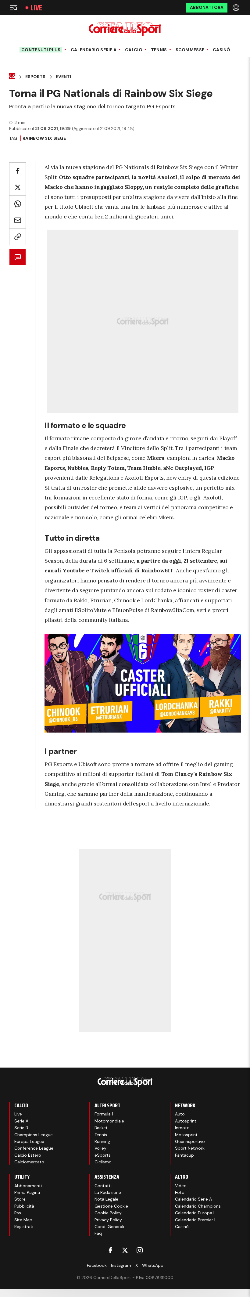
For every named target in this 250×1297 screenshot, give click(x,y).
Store (20, 1199)
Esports (35, 76)
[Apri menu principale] (13, 7)
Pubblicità (24, 1206)
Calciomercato (29, 1162)
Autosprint (185, 1121)
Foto (179, 1192)
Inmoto (182, 1127)
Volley (100, 1148)
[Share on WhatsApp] (17, 204)
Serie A (21, 1121)
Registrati (23, 1226)
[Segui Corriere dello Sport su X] (125, 1250)
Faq (98, 1233)
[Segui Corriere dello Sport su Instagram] (139, 1250)
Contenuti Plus (40, 49)
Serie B (21, 1127)
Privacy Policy (108, 1220)
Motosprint (186, 1134)
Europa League (29, 1141)
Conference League (33, 1148)
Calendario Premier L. (196, 1220)
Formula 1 (104, 1114)
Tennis (159, 49)
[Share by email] (17, 220)
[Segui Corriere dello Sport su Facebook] (110, 1250)
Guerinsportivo (190, 1141)
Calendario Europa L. (195, 1213)
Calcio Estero (27, 1155)
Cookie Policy (108, 1213)
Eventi (63, 76)
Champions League (33, 1134)
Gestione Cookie (111, 1206)
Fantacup (184, 1155)
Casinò (221, 49)
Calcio (133, 49)
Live (36, 8)
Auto (180, 1114)
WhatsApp (152, 1265)
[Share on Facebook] (17, 171)
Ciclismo (103, 1162)
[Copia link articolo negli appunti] (17, 237)
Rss (17, 1213)
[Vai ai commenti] (17, 257)
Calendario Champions (198, 1206)
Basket (101, 1127)
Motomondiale (109, 1121)
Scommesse (190, 49)
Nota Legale (106, 1199)
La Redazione (108, 1192)
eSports (103, 1155)
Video (181, 1185)
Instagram (121, 1265)
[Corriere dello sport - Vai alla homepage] (125, 29)
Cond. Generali (109, 1226)
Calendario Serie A (93, 49)
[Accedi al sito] (236, 7)
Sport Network (190, 1148)
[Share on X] (17, 187)
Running (102, 1141)
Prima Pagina (27, 1192)
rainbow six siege (44, 138)
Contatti (103, 1185)
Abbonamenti (28, 1185)
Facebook (97, 1265)
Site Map (23, 1220)
